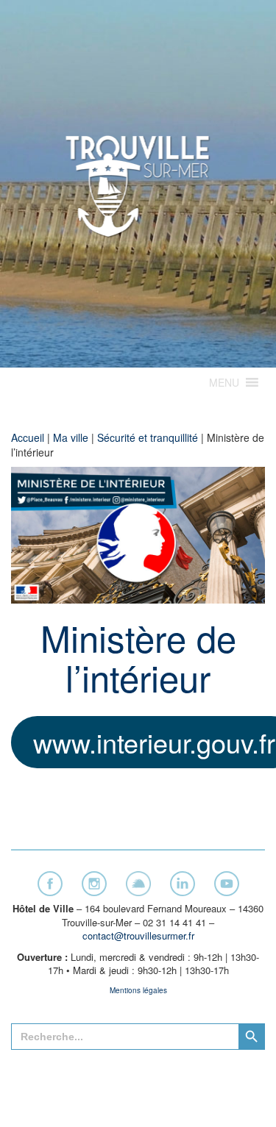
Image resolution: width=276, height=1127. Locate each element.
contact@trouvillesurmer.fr (138, 935)
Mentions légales (138, 990)
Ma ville (70, 437)
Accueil (27, 437)
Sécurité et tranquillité (147, 437)
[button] (224, 382)
